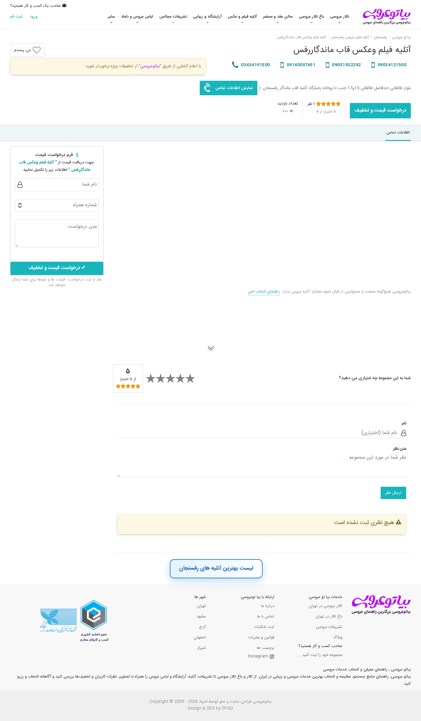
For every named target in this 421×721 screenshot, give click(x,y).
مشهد (201, 616)
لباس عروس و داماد (137, 16)
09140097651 (300, 65)
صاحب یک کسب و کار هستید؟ (36, 5)
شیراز (201, 648)
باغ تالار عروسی (311, 16)
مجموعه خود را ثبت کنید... (320, 655)
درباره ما (267, 606)
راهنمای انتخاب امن (264, 291)
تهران (201, 606)
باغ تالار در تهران (328, 616)
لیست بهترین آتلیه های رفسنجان (216, 568)
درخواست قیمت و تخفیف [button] (380, 110)
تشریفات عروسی (329, 627)
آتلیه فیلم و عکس (242, 16)
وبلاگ (337, 637)
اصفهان (200, 637)
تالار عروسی (339, 16)
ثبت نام (16, 16)
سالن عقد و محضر (278, 16)
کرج (202, 627)
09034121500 (391, 65)
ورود (34, 16)
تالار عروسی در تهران (325, 606)
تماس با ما (265, 616)
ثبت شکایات (264, 627)
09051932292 (346, 65)
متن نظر (400, 449)
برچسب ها (265, 648)
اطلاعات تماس (398, 132)
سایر (111, 16)
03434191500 (255, 65)
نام (404, 424)
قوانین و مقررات (261, 637)
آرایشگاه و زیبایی (207, 16)
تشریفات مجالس (173, 16)
